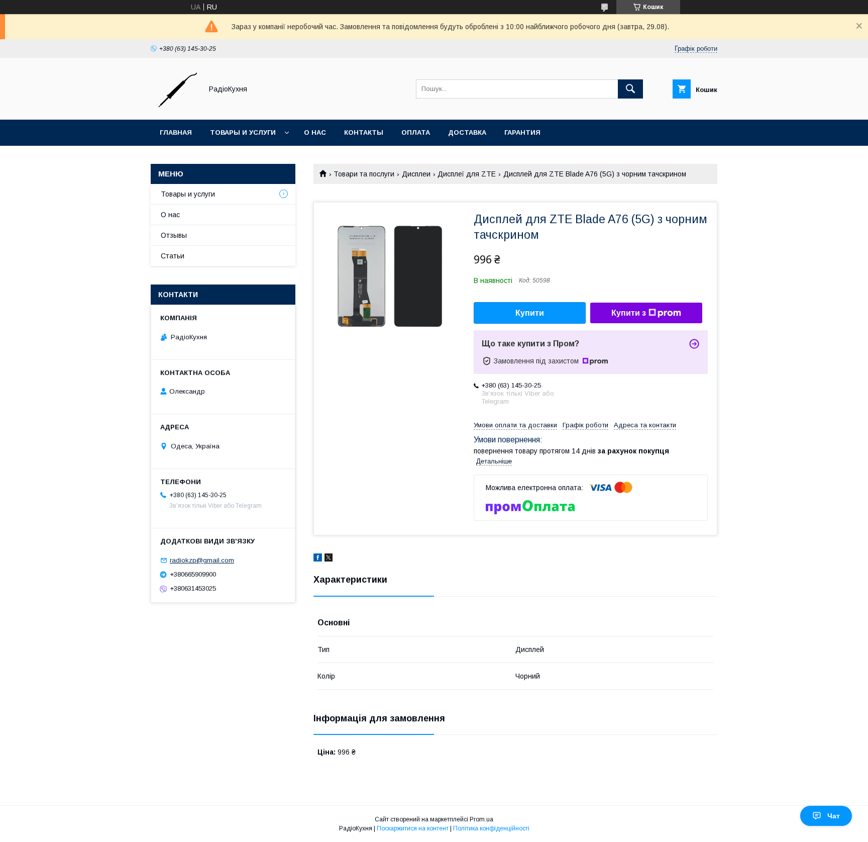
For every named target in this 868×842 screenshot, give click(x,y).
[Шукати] (630, 89)
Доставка (467, 132)
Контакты (363, 132)
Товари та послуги (364, 174)
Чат (833, 816)
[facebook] (317, 559)
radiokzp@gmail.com (202, 560)
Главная (176, 132)
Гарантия (522, 132)
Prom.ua (481, 819)
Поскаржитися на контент (413, 828)
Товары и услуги (243, 132)
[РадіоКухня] (174, 107)
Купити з (628, 313)
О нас (315, 132)
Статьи (172, 256)
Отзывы (174, 235)
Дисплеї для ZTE (467, 174)
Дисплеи (416, 174)
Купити (529, 313)
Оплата (415, 132)
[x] (328, 559)
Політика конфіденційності (491, 828)
